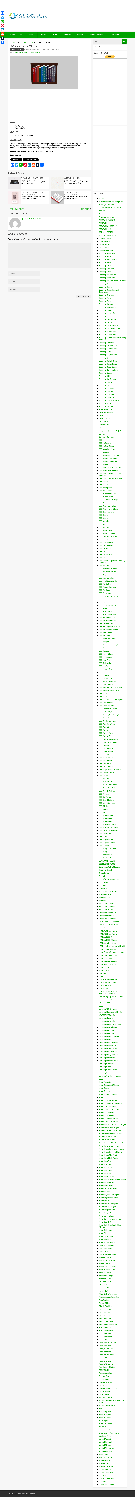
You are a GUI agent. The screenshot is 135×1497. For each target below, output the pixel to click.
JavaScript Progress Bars (108, 1052)
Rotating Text (104, 1376)
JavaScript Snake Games (108, 1058)
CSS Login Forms (105, 678)
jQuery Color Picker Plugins (109, 1109)
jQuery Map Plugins (106, 1170)
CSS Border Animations (107, 494)
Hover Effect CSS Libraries (109, 922)
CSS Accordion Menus (107, 449)
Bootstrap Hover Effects (108, 313)
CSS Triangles (104, 852)
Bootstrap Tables (105, 382)
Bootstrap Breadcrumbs (108, 260)
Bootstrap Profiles (106, 352)
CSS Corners (103, 552)
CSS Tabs (102, 812)
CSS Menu (103, 694)
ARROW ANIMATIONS (107, 220)
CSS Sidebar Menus (106, 773)
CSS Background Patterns (108, 470)
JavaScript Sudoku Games (108, 1061)
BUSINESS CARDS (106, 410)
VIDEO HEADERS (105, 1457)
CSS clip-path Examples (108, 536)
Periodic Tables (105, 1288)
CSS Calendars (104, 521)
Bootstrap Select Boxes (108, 367)
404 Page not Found (106, 205)
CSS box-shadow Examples (109, 500)
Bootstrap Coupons (106, 287)
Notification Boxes (106, 1279)
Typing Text (103, 1427)
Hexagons (103, 900)
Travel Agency (104, 1421)
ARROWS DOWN (105, 229)
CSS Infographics (105, 657)
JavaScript (43, 35)
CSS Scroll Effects (106, 761)
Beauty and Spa (104, 244)
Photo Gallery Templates (108, 1294)
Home (12, 35)
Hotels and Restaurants (107, 919)
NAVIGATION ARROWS (107, 1270)
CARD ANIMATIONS (106, 413)
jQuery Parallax (104, 1201)
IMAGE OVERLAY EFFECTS (109, 986)
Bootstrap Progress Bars (108, 355)
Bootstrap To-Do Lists (107, 397)
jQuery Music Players (107, 1182)
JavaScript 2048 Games (108, 1009)
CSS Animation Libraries (108, 461)
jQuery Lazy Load (105, 1167)
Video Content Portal (106, 1454)
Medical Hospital (105, 1248)
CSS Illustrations (105, 651)
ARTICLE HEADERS (106, 232)
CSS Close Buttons (106, 542)
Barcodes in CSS (105, 238)
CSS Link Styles (105, 666)
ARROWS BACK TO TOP (108, 226)
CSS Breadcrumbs (105, 503)
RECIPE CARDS (105, 1370)
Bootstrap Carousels (106, 269)
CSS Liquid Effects (106, 669)
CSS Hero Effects (105, 633)
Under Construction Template (109, 1433)
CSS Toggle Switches (107, 843)
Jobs (101, 1079)
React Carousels (105, 1312)
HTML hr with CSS (105, 958)
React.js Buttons (105, 1352)
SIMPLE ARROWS (105, 1382)
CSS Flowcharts (105, 593)
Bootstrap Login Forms (107, 319)
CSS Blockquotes (105, 488)
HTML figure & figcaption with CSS (111, 952)
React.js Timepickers (106, 1364)
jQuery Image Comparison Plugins (111, 1149)
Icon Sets (102, 974)
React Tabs (103, 1340)
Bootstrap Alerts (105, 257)
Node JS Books (105, 1273)
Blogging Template (106, 250)
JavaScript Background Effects (110, 1012)
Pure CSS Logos (105, 1309)
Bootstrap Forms (105, 301)
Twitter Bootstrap (105, 1424)
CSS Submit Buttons (106, 800)
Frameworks (103, 888)
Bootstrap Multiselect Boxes (109, 328)
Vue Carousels (104, 1460)
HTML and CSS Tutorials (108, 940)
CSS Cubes (103, 558)
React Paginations (105, 1334)
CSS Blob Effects (105, 485)
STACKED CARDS (105, 1397)
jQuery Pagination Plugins (108, 1198)
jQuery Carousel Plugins (108, 1100)
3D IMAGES (103, 199)
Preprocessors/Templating (109, 1297)
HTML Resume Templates (108, 961)
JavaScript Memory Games (109, 1036)
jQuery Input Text (105, 1161)
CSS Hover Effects (106, 648)
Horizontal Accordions (107, 904)
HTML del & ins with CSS (108, 943)
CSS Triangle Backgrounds (108, 849)
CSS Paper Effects (106, 733)
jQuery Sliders (104, 1233)
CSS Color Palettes (106, 546)
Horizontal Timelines (106, 916)
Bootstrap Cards (105, 266)
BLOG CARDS (104, 247)
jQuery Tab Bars (105, 1239)
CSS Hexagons (104, 636)
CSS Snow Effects (106, 782)
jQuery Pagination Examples (109, 1195)
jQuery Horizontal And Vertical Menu (112, 1143)
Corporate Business (106, 437)
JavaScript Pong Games (108, 1049)
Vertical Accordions (106, 1439)
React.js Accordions (106, 1349)
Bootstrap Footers (106, 298)
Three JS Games (105, 1418)
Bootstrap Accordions (107, 253)
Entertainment (104, 873)
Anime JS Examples (106, 217)
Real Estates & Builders (107, 1367)
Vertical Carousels (106, 1442)
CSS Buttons (103, 515)
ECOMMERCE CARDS (107, 864)
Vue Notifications (105, 1469)
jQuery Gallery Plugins (107, 1140)
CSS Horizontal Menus (107, 639)
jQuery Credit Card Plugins (108, 1122)
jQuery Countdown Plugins (108, 1119)
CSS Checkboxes (105, 530)
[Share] (2, 42)
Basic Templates (105, 241)
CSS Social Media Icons (108, 785)
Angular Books (104, 214)
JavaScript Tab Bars (106, 1064)
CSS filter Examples (106, 578)
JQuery (30, 35)
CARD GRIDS (104, 416)
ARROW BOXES (105, 223)
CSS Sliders (103, 776)
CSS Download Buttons (107, 572)
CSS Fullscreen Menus (107, 605)
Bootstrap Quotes (105, 358)
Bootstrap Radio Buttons (108, 361)
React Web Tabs (105, 1346)
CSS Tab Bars (104, 806)
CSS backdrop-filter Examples (110, 467)
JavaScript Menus (105, 1039)
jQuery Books (104, 1088)
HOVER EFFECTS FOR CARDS (110, 925)
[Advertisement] (87, 16)
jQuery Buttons (104, 1091)
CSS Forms (103, 599)
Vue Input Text (104, 1463)
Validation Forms (105, 1436)
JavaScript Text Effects (107, 1073)
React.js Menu (104, 1358)
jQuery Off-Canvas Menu (108, 1189)
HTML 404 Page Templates (109, 931)
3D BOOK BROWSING (19, 52)
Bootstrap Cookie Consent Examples (112, 281)
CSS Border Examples (107, 497)
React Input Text (105, 1315)
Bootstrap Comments (107, 278)
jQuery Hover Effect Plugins (109, 1146)
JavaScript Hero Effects (108, 1027)
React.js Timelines (106, 1361)
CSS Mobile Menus (106, 703)
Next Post (84, 209)
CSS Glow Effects (105, 611)
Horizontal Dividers (106, 910)
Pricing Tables (104, 1303)
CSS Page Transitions (107, 724)
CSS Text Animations (106, 815)
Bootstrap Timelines (106, 394)
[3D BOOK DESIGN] (57, 203)
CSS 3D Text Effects (106, 446)
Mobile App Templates (107, 1254)
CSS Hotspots (104, 642)
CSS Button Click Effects (108, 506)
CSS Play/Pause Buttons (108, 742)
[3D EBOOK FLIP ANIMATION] (14, 203)
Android (102, 211)
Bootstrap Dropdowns (107, 295)
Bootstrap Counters (106, 284)
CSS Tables (103, 809)
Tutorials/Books (114, 35)
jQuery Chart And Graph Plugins (110, 1103)
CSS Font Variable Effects (108, 596)
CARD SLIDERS (105, 419)
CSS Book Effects (26, 42)
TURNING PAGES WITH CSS (32, 178)
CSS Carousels (104, 527)
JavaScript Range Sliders (108, 1055)
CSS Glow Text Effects (107, 614)
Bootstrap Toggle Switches (109, 400)
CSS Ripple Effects (106, 757)
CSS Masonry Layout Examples (110, 687)
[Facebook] (2, 13)
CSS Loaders (104, 675)
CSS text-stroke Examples (109, 831)
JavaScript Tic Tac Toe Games (110, 1076)
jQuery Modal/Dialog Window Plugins (113, 1179)
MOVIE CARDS (104, 1264)
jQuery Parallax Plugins (107, 1207)
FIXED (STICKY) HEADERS (109, 879)
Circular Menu (104, 425)
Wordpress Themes (106, 1485)
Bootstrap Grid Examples (108, 307)
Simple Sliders (104, 1391)
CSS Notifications (105, 718)
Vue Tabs (102, 1476)
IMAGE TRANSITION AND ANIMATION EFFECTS (108, 993)
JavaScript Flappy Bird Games (110, 1024)
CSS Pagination (104, 727)
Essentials (103, 876)
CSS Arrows (103, 464)
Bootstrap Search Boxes (108, 364)
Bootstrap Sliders (105, 376)
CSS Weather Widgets (107, 858)
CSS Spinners (104, 794)
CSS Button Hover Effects (108, 509)
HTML (55, 35)
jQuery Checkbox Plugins (108, 1106)
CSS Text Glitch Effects (107, 824)
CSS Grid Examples (106, 624)
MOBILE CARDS (105, 1257)
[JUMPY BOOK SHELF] (57, 189)
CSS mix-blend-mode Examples (111, 700)
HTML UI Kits (104, 967)
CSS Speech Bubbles (107, 791)
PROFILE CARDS (105, 1306)
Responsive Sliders (106, 1373)
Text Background (105, 1412)
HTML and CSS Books (107, 937)
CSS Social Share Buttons (108, 788)
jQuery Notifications (106, 1185)
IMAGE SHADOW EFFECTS (109, 989)
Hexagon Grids (104, 897)
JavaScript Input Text (107, 1030)
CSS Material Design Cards (109, 691)
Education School (105, 870)
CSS (20, 35)
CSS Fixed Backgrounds (108, 581)
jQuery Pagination (105, 1192)
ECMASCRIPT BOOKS (107, 861)
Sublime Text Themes (107, 1406)
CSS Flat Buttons (105, 584)
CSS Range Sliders (106, 751)
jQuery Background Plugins (109, 1085)
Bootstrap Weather (106, 407)
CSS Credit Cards (105, 555)
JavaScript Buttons (106, 1018)
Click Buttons (104, 428)
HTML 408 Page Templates (109, 934)
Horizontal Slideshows (107, 913)
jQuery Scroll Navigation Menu (110, 1219)
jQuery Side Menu (105, 1230)
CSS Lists (102, 672)
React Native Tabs (105, 1327)
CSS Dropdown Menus (107, 575)
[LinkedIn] (2, 30)
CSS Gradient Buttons (107, 617)
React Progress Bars (106, 1337)
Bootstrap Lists (105, 316)
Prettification (104, 1300)
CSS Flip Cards (104, 590)
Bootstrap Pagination (107, 343)
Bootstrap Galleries (106, 304)
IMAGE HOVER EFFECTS (108, 980)
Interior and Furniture (106, 1000)
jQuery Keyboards (105, 1164)
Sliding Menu (104, 1394)
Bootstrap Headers (106, 310)
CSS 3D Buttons (105, 443)
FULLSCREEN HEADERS (108, 891)
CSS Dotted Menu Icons (108, 569)
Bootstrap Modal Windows (109, 325)
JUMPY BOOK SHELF (72, 178)
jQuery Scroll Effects (106, 1216)
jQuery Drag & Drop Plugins (109, 1128)
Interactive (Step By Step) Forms (111, 997)
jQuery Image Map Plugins (108, 1155)
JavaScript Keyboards (107, 1033)
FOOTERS (102, 885)
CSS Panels (103, 730)
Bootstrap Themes (106, 391)
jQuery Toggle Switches (107, 1242)
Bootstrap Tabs (104, 385)
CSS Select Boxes (106, 767)
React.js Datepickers (106, 1355)
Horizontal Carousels (107, 907)
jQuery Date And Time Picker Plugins (112, 1125)
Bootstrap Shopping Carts (108, 370)
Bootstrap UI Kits (105, 404)
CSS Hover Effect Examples (109, 645)
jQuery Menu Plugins (106, 1176)
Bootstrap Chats (105, 272)
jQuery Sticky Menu (106, 1236)
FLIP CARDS (103, 882)
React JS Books (105, 1318)
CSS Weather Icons (106, 855)
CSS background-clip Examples (110, 479)
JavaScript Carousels (107, 1021)
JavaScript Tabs (105, 1067)
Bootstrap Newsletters (107, 332)
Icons (101, 977)
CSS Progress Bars (106, 745)
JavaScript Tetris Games (108, 1070)
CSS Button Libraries (106, 512)
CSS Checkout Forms (107, 533)
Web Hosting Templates (108, 1479)
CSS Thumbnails (105, 834)
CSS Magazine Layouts (107, 681)
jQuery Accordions (105, 1082)
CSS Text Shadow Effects (108, 827)
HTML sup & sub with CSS (108, 964)
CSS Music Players (106, 712)
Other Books (103, 1285)
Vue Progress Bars (106, 1472)
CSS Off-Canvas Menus (108, 721)
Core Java (102, 434)
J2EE (101, 1006)
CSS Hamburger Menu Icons (109, 627)
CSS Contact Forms (106, 549)
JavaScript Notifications (108, 1046)
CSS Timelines (104, 837)
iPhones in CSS (104, 1003)
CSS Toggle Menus (106, 840)
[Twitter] (2, 17)
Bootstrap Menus (105, 322)
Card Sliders (103, 422)
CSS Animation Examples (108, 458)
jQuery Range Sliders (106, 1213)
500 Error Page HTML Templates (111, 208)
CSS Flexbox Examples (107, 587)
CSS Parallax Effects (106, 736)
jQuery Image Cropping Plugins (110, 1152)
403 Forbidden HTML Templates (111, 202)
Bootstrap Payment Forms (108, 346)
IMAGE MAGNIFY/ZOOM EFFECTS (112, 983)
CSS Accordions (105, 452)
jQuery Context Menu (106, 1116)
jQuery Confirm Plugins (107, 1112)
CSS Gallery (103, 608)
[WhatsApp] (2, 21)
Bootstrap (67, 35)
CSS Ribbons (104, 754)
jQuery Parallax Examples (108, 1204)
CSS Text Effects (105, 818)
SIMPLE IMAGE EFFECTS (108, 1388)
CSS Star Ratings (105, 797)
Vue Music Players (106, 1466)
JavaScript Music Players (108, 1042)
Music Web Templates (107, 1267)
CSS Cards (103, 524)
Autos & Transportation (107, 235)
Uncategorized (104, 1430)
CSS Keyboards (105, 663)
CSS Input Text (104, 660)
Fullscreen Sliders (105, 894)
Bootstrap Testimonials (107, 388)
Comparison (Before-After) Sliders (111, 431)
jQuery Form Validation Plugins (110, 1134)
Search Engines (104, 1379)
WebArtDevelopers (32, 49)
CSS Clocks (103, 539)
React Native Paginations (108, 1324)
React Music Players (106, 1321)
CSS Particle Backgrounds (108, 739)
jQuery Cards (103, 1097)
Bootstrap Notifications (107, 335)
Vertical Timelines (105, 1451)
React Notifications (106, 1331)
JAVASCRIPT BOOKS (107, 1015)
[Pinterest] (2, 26)
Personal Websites (106, 1291)
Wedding (102, 1482)
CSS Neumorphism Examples (110, 715)
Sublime (80, 35)
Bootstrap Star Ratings (107, 379)
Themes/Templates (96, 35)
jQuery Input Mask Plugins (108, 1158)
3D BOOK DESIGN (71, 193)
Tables (101, 1409)
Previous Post (17, 209)
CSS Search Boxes (106, 764)
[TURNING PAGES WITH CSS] (14, 189)
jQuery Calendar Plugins (108, 1094)
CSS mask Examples (106, 684)
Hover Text (103, 928)
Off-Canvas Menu (105, 1282)
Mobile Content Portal (107, 1261)
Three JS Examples (106, 1415)
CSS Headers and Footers (108, 630)
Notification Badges (106, 1276)
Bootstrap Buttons (105, 263)
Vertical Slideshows (106, 1448)
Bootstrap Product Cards (108, 349)
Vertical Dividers (105, 1445)
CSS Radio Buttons (106, 748)
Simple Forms (104, 1385)
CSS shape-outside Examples (110, 770)
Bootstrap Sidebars (106, 373)
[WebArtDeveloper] (28, 19)
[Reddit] (2, 34)
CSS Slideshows (105, 779)
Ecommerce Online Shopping (109, 867)
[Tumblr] (2, 38)
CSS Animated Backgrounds (109, 455)
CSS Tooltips (104, 846)
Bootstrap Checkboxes (107, 275)
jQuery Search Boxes (106, 1222)
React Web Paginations (107, 1343)
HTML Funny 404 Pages (108, 955)
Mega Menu (103, 1251)
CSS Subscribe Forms (107, 803)
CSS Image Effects (106, 654)
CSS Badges (103, 482)
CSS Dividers (104, 566)
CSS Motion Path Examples (109, 709)
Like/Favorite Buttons (107, 1245)
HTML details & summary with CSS (112, 946)
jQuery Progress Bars (107, 1210)
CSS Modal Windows (107, 706)
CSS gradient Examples (107, 621)
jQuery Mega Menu (106, 1173)
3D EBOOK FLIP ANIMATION (32, 193)
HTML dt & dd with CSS (107, 949)
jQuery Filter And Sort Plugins (110, 1131)
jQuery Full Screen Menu (108, 1137)
